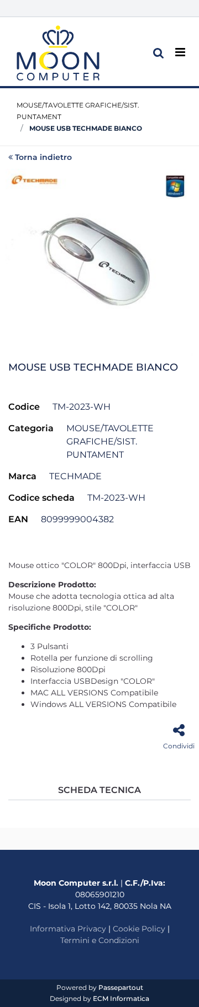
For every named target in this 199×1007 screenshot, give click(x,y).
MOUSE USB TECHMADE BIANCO (85, 128)
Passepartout (120, 987)
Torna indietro (43, 157)
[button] (99, 261)
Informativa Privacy (68, 929)
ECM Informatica (121, 998)
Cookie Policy (139, 929)
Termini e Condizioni (99, 940)
